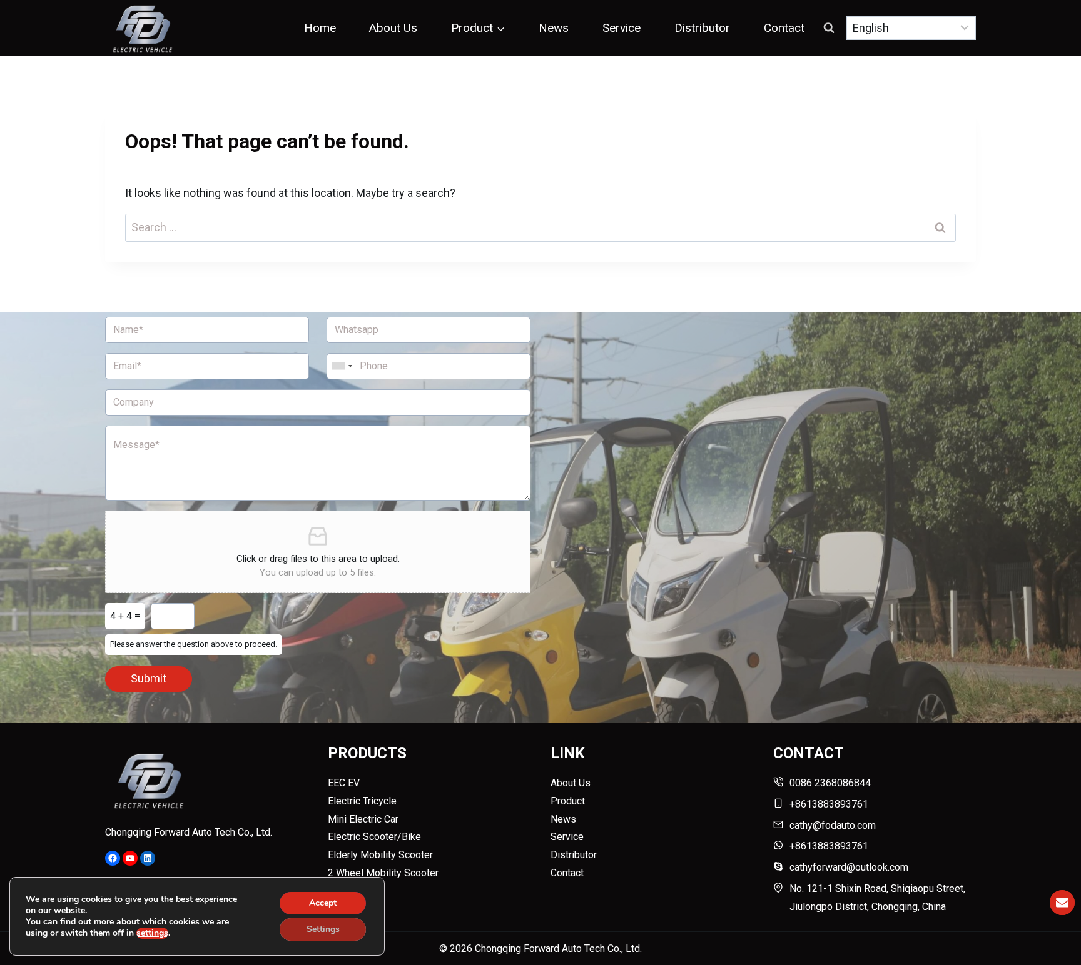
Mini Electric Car (363, 819)
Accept (323, 903)
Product (568, 801)
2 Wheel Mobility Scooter (383, 873)
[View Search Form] (829, 28)
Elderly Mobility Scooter (380, 855)
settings (152, 933)
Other (340, 891)
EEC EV (344, 783)
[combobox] (341, 366)
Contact (784, 28)
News (554, 28)
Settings (323, 929)
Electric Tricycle (362, 801)
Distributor (702, 28)
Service (621, 28)
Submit (148, 678)
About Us (393, 28)
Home (320, 28)
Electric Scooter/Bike (374, 836)
